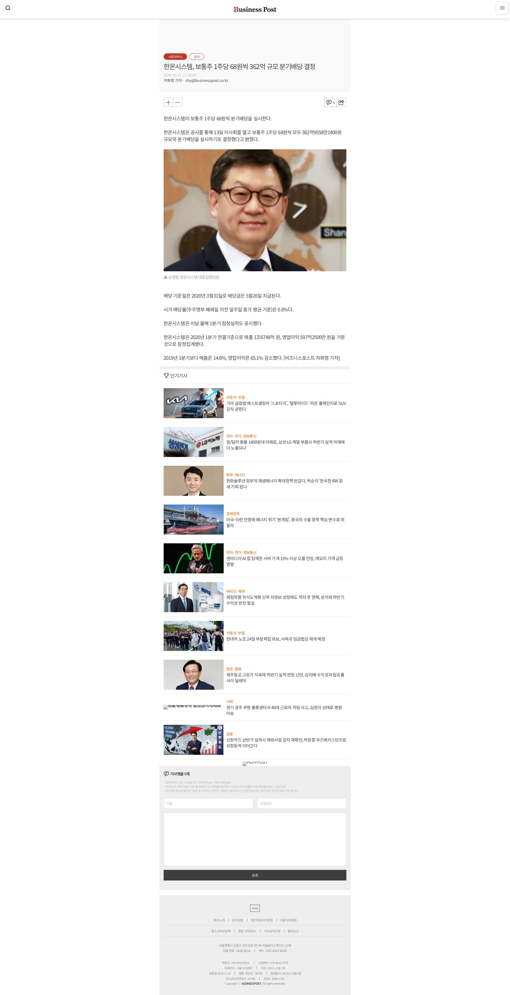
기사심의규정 (272, 931)
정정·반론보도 (247, 931)
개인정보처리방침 (261, 920)
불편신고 (293, 931)
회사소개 (219, 920)
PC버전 (255, 908)
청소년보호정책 (221, 931)
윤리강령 (237, 920)
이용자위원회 (288, 920)
